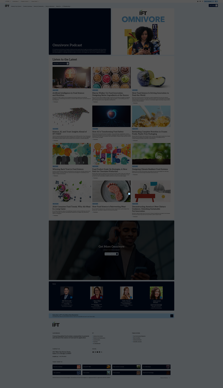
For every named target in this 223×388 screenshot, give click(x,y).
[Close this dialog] (129, 194)
